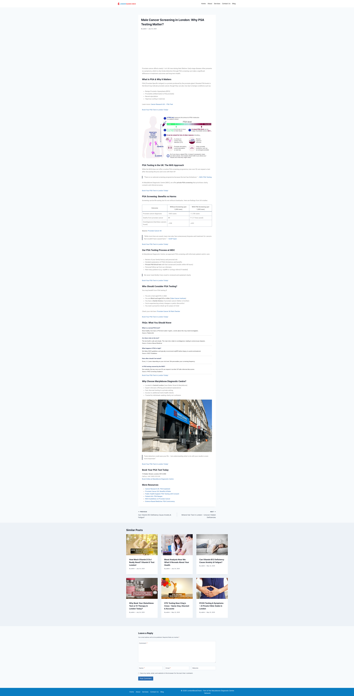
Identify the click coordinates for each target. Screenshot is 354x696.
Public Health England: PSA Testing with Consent (162, 494)
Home (203, 4)
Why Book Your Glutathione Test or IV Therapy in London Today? (141, 606)
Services (217, 4)
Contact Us (226, 4)
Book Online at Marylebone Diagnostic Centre (158, 479)
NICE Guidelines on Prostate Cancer (157, 499)
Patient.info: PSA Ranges (153, 496)
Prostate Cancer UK (155, 231)
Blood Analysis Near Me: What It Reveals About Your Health (176, 562)
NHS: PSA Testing (205, 177)
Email (168, 668)
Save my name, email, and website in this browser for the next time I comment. (166, 673)
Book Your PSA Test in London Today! (155, 110)
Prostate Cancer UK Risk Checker (168, 311)
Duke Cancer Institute (178, 298)
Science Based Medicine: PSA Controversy (160, 501)
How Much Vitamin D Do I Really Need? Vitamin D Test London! (141, 562)
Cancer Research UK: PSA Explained (157, 489)
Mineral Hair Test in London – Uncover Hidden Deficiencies (199, 514)
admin (145, 29)
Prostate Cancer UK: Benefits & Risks (158, 491)
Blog (234, 4)
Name (142, 668)
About (210, 4)
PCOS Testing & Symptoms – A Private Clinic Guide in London (211, 606)
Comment (143, 643)
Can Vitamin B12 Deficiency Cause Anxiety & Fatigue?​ (154, 514)
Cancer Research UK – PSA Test (162, 104)
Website (195, 668)
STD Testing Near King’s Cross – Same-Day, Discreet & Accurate (176, 606)
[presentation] (142, 544)
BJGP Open (173, 239)
